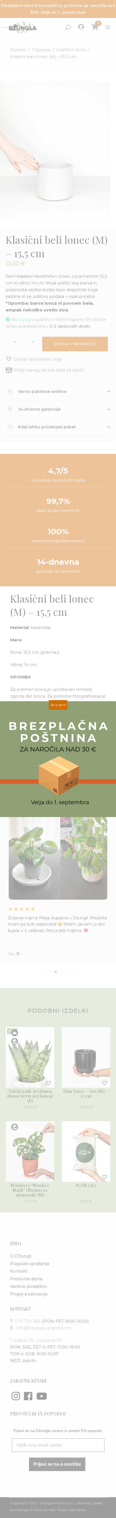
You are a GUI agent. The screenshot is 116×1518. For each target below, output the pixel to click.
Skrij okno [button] (58, 705)
